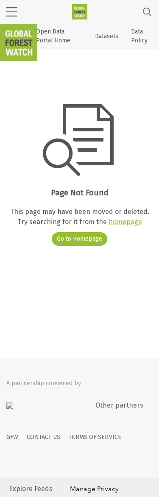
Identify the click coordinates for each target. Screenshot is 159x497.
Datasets (106, 36)
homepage (125, 222)
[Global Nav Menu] (12, 11)
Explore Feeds (31, 489)
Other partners (119, 405)
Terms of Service (95, 437)
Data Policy (139, 36)
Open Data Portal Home (53, 36)
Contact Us (43, 437)
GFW (12, 437)
